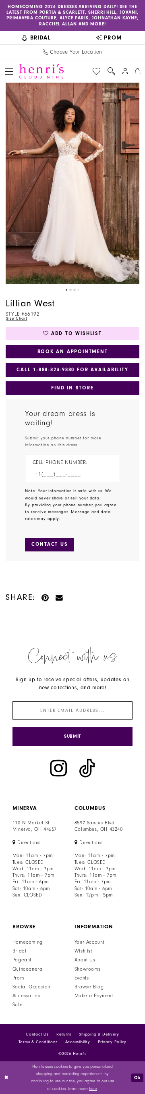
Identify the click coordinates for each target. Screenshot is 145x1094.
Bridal (19, 951)
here (93, 1088)
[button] (8, 71)
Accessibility (77, 1042)
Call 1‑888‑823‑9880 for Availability (72, 369)
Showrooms (87, 969)
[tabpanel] (72, 183)
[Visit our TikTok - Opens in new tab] (87, 768)
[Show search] (111, 71)
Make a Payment (94, 995)
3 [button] (74, 290)
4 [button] (78, 290)
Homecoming (27, 942)
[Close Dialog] (7, 1077)
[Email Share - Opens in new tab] (60, 597)
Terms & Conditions (38, 1042)
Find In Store (72, 388)
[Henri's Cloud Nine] (41, 71)
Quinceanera (27, 969)
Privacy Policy (112, 1042)
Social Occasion (31, 987)
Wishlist (83, 951)
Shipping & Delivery (99, 1034)
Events (82, 978)
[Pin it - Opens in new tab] (45, 597)
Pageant (21, 960)
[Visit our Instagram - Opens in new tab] (58, 768)
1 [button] (67, 290)
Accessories (26, 995)
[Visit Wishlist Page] (96, 71)
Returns (63, 1034)
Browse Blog (89, 987)
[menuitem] (36, 38)
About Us (85, 960)
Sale (17, 1004)
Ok (137, 1077)
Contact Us (37, 1034)
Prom (18, 978)
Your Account (89, 942)
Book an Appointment (72, 351)
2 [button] (70, 290)
